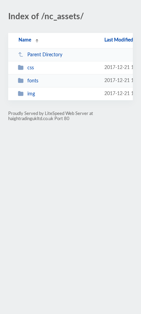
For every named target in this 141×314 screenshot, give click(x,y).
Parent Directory (44, 55)
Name (24, 40)
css (30, 68)
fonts (32, 81)
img (31, 94)
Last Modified (118, 40)
